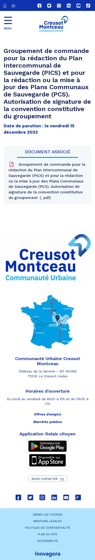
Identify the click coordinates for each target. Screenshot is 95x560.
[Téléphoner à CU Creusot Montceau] (6, 5)
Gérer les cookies (47, 514)
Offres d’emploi (47, 414)
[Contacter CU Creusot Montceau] (14, 6)
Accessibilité (47, 541)
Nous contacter (45, 479)
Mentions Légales (47, 521)
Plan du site (47, 534)
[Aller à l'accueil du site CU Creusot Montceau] (53, 23)
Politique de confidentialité (47, 527)
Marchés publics (47, 422)
